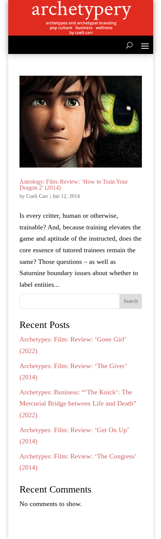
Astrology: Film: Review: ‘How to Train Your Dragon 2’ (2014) (73, 184)
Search (131, 301)
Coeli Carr (37, 196)
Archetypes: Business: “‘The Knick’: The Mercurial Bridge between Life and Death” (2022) (77, 403)
